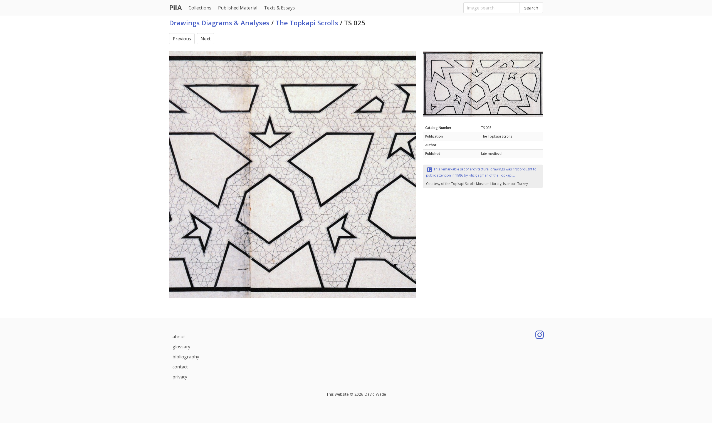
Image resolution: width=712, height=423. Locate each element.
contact (180, 367)
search (531, 8)
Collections (200, 8)
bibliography (185, 357)
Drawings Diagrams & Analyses (219, 22)
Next (206, 39)
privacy (179, 377)
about (178, 337)
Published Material (237, 8)
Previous (182, 39)
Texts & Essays (279, 8)
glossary (181, 347)
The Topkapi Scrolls (306, 22)
